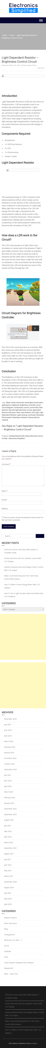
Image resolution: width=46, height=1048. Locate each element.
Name (4, 491)
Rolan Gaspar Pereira (30, 65)
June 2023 (8, 781)
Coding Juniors (9, 934)
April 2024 (8, 736)
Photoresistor (7, 417)
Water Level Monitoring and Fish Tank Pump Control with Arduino (21, 577)
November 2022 (10, 809)
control (26, 407)
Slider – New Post (11, 974)
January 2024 (9, 752)
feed (18, 412)
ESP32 (6, 946)
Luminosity (32, 415)
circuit (38, 405)
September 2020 (10, 882)
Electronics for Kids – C (13, 940)
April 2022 (8, 837)
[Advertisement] (23, 637)
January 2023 (9, 803)
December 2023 (10, 758)
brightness (15, 405)
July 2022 (7, 825)
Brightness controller (27, 405)
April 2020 (8, 904)
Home (4, 35)
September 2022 (10, 814)
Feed (12, 35)
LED (33, 412)
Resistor (24, 417)
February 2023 (9, 797)
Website (5, 509)
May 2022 (8, 831)
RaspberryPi (8, 968)
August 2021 (9, 854)
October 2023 (9, 764)
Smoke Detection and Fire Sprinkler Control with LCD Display (22, 560)
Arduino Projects (10, 918)
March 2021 (8, 876)
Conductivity (18, 407)
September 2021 (10, 848)
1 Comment (40, 68)
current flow (34, 407)
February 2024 (9, 747)
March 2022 (8, 842)
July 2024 (7, 724)
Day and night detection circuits (20, 410)
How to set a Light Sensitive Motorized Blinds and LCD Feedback (23, 595)
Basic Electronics (10, 923)
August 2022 (9, 820)
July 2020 (7, 893)
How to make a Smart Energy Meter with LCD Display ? (22, 586)
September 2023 (10, 769)
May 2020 (8, 899)
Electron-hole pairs (9, 412)
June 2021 (8, 865)
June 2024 (8, 730)
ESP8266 (7, 951)
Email (4, 500)
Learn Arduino (26, 412)
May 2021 (8, 870)
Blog (6, 929)
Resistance (17, 417)
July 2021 (7, 859)
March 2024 (8, 741)
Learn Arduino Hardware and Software (19, 962)
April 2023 (8, 786)
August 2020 (9, 887)
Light (37, 412)
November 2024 (10, 719)
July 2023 (7, 775)
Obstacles (40, 415)
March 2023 (8, 792)
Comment (6, 464)
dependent (37, 410)
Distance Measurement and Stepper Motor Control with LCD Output (23, 568)
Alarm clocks (11, 403)
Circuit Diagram (7, 407)
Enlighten (34, 1043)
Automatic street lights (24, 403)
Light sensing (22, 415)
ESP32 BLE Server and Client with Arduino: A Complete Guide (21, 551)
